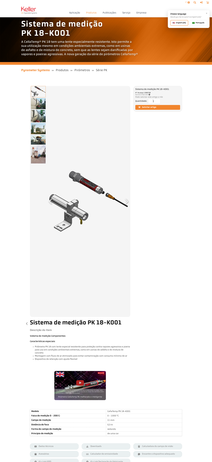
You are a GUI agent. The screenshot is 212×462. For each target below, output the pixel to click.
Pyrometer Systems (35, 70)
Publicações (109, 13)
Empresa (141, 13)
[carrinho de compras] (208, 2)
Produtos (91, 13)
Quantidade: (141, 101)
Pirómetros (82, 70)
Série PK (101, 70)
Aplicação (74, 13)
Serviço (126, 13)
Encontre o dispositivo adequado (158, 454)
